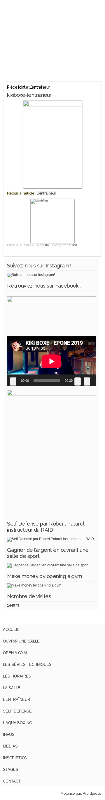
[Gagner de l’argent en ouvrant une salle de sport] (47, 565)
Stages (10, 769)
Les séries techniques (27, 664)
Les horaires (17, 676)
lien (74, 245)
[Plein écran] (87, 381)
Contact (12, 781)
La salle (11, 688)
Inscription (15, 758)
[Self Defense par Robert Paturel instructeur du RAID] (50, 539)
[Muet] (77, 381)
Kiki (47, 245)
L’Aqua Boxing (17, 723)
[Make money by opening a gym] (34, 585)
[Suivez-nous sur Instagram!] (31, 275)
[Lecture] (13, 381)
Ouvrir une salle (21, 641)
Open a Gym (15, 653)
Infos (9, 734)
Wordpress (92, 794)
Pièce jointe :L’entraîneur (28, 87)
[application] (51, 361)
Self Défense (17, 711)
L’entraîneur (46, 193)
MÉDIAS (10, 746)
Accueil (11, 629)
